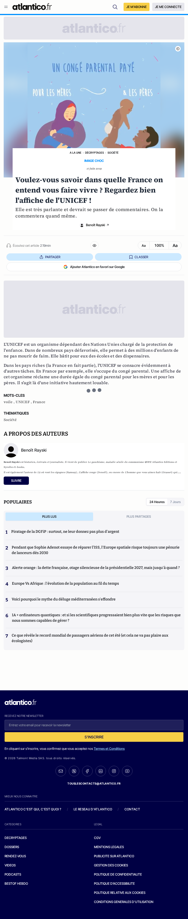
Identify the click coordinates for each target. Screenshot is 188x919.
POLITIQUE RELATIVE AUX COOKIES (119, 893)
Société (113, 152)
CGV (97, 838)
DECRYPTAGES (16, 838)
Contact (132, 809)
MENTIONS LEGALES (109, 847)
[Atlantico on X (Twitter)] (74, 771)
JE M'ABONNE (136, 7)
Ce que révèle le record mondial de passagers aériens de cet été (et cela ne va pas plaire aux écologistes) (90, 638)
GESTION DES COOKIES (111, 865)
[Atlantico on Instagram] (114, 771)
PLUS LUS (49, 516)
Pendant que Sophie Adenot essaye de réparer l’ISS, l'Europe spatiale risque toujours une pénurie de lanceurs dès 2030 (96, 550)
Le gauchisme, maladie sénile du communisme (116, 462)
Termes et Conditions (109, 748)
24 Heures (157, 502)
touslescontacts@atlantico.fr (94, 783)
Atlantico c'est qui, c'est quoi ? (33, 809)
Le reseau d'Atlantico (93, 809)
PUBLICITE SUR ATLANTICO (114, 856)
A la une (75, 152)
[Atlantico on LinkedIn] (100, 771)
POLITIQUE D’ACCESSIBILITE (114, 883)
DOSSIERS (12, 847)
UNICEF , (24, 402)
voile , (10, 402)
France (39, 402)
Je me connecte (168, 7)
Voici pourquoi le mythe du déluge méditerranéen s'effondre (64, 599)
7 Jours (175, 502)
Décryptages (94, 152)
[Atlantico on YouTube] (127, 771)
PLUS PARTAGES (139, 516)
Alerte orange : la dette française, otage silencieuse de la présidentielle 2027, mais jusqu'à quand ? (96, 567)
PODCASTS (13, 874)
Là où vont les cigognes (51, 472)
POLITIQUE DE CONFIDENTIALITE (118, 874)
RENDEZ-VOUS (15, 856)
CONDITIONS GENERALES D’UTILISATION (123, 902)
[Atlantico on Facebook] (87, 771)
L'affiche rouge (87, 472)
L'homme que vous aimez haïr (143, 472)
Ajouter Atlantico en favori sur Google (97, 267)
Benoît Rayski (95, 225)
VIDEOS (10, 865)
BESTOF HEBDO (16, 883)
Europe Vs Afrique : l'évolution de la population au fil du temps (65, 583)
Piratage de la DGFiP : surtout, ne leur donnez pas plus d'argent (65, 531)
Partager (52, 257)
